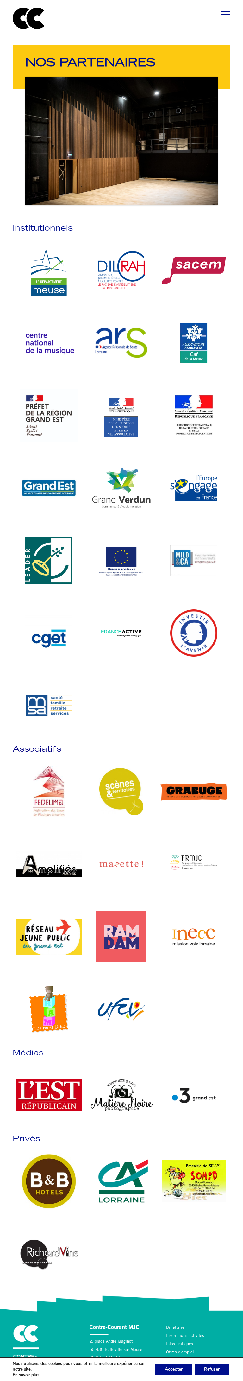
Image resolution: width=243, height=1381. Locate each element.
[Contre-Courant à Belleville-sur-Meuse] (28, 18)
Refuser (212, 1369)
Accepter (174, 1369)
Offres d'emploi (180, 1353)
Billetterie (175, 1328)
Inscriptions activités (185, 1336)
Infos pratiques (179, 1344)
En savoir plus (26, 1375)
